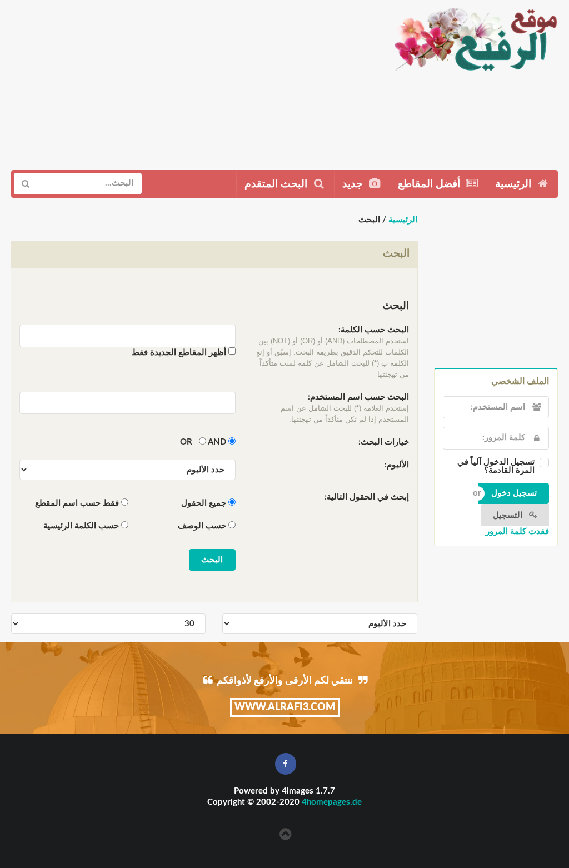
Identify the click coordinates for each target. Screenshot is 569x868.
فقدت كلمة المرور (517, 531)
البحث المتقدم (277, 184)
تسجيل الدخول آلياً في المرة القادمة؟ (496, 466)
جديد (354, 184)
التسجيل (509, 515)
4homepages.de (332, 802)
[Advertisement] (191, 80)
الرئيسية (514, 184)
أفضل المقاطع (430, 184)
